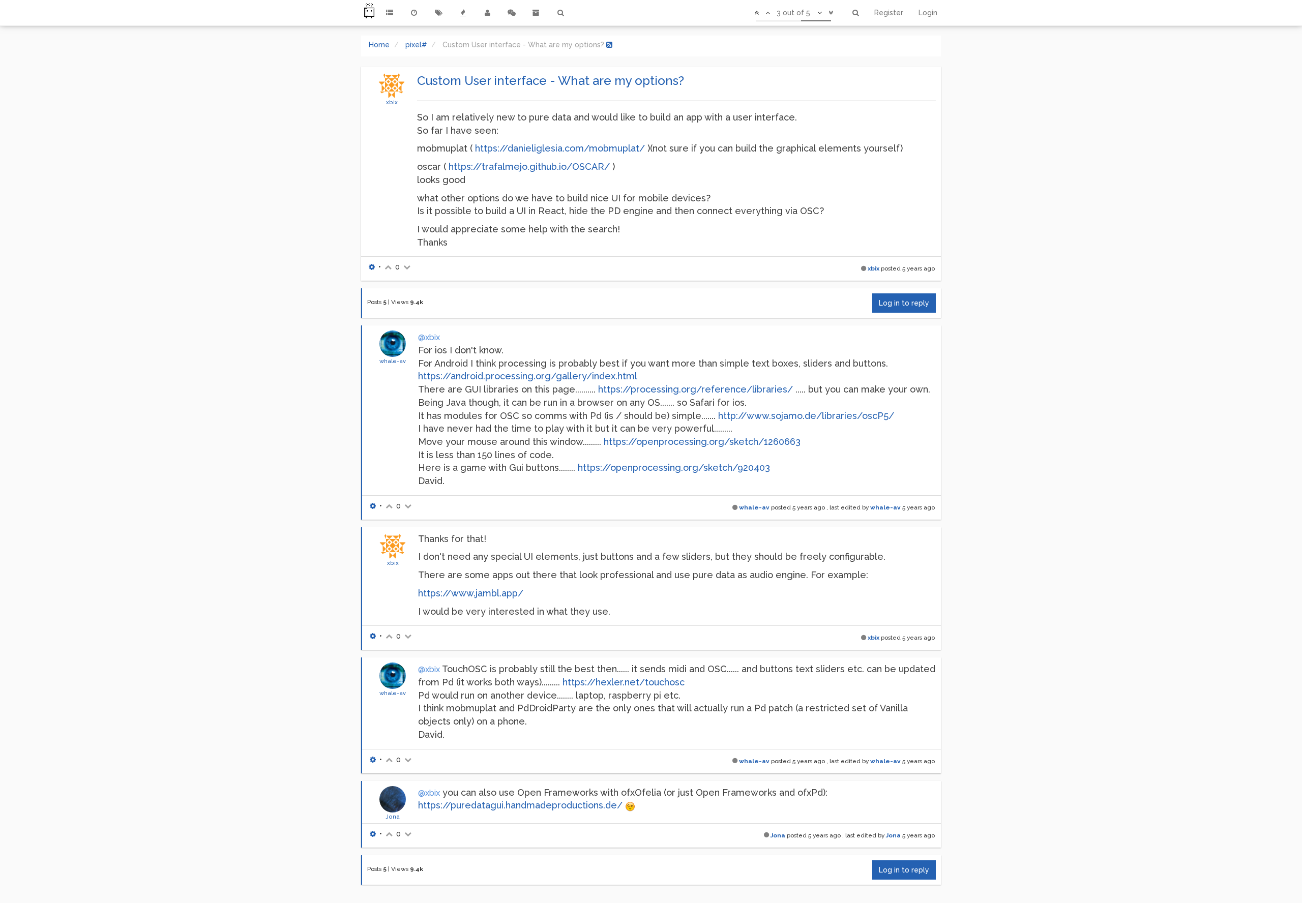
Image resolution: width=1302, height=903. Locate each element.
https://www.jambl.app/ (470, 593)
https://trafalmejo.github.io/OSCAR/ (529, 166)
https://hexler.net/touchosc (624, 682)
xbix (392, 102)
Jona (393, 816)
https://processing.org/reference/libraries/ (695, 389)
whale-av (392, 361)
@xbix (429, 337)
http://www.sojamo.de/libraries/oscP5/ (806, 415)
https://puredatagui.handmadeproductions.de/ (520, 805)
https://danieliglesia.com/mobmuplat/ (560, 148)
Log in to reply (904, 303)
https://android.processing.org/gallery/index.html (527, 376)
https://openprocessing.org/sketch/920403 (674, 467)
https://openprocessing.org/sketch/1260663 (702, 441)
